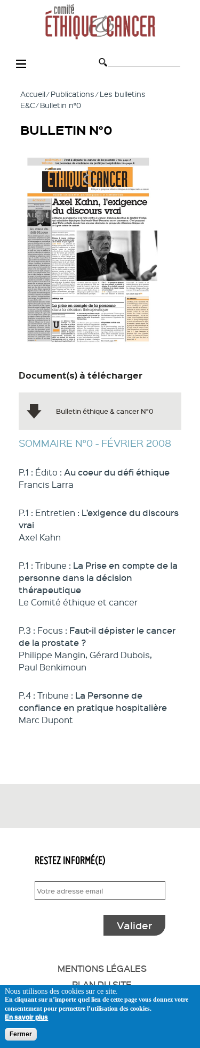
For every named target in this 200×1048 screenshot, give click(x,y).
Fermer (21, 1034)
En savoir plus (26, 1017)
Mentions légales (102, 968)
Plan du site (102, 984)
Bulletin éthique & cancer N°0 (105, 410)
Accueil (32, 94)
